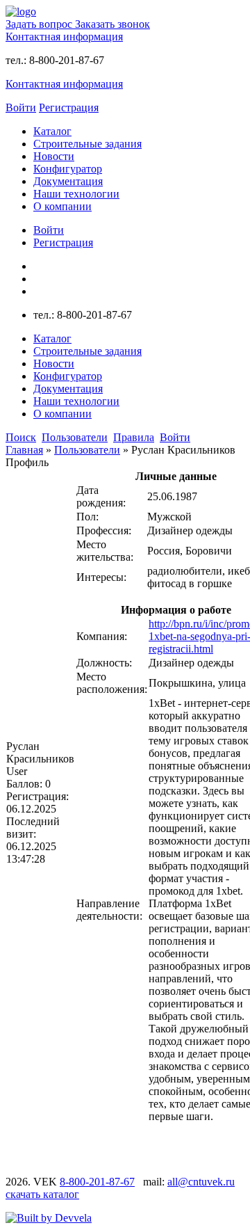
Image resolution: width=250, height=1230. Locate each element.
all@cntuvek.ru (201, 1182)
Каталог (52, 131)
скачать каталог (42, 1194)
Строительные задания (87, 144)
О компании (62, 206)
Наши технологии (76, 194)
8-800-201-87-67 (97, 1182)
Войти (21, 107)
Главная (24, 450)
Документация (68, 181)
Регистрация (69, 107)
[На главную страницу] (21, 11)
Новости (53, 156)
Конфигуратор (67, 169)
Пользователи (87, 450)
